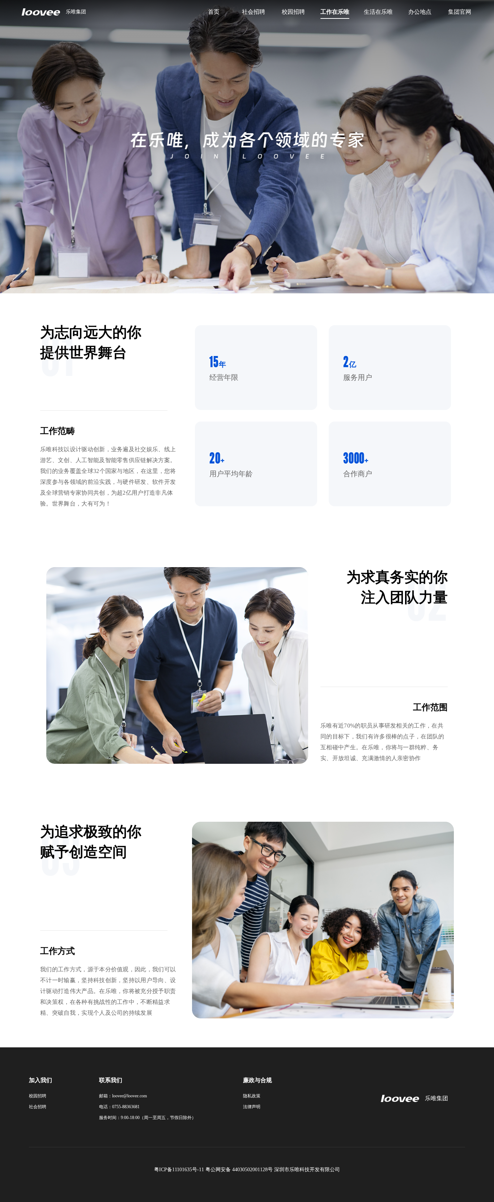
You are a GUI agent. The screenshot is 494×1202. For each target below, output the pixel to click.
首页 (214, 12)
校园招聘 (293, 12)
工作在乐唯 (334, 12)
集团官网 (459, 12)
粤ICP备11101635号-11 (179, 1169)
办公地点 (419, 12)
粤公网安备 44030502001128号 (239, 1169)
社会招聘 (253, 12)
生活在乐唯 (378, 12)
